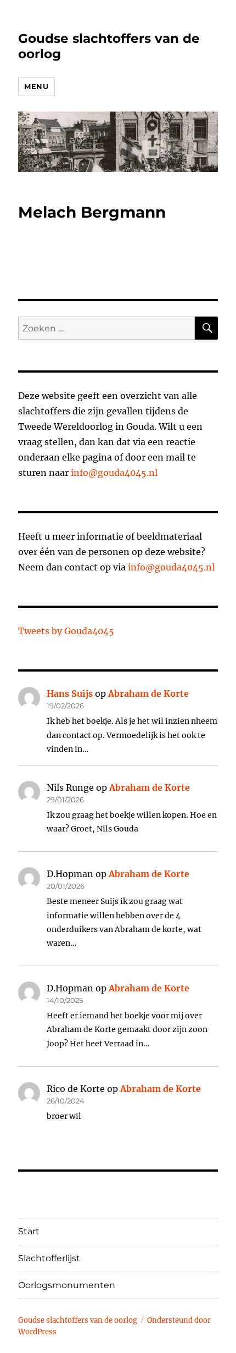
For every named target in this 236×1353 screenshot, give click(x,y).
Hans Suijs (70, 693)
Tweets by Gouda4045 (66, 630)
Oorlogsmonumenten (66, 1285)
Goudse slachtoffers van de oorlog (77, 1320)
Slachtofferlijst (49, 1258)
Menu (36, 86)
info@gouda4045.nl (114, 472)
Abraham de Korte (148, 693)
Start (29, 1231)
